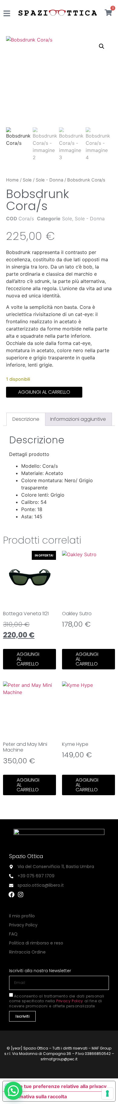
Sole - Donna (49, 180)
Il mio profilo (22, 916)
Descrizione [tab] (25, 419)
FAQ (13, 934)
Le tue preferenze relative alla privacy (62, 1086)
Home (12, 180)
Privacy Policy (23, 925)
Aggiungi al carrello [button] (28, 659)
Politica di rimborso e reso (36, 943)
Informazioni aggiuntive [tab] (78, 419)
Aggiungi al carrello (44, 392)
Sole (27, 180)
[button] (101, 46)
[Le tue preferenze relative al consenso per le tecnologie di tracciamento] (107, 1093)
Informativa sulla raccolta (37, 1096)
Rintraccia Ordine (27, 952)
